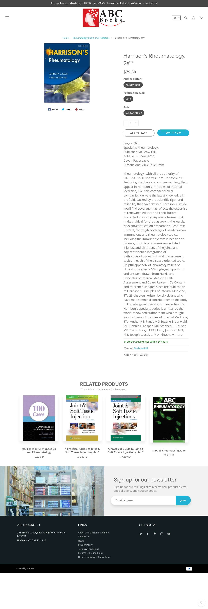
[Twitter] (140, 533)
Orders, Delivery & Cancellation (94, 557)
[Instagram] (161, 533)
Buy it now (173, 132)
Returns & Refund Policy (90, 552)
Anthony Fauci (133, 84)
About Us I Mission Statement (93, 532)
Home (66, 37)
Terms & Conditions (88, 548)
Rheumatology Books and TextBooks (91, 37)
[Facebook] (147, 533)
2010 (128, 98)
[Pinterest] (154, 533)
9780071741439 (134, 112)
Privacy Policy (85, 544)
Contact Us (83, 536)
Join (183, 500)
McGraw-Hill (141, 348)
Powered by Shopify (25, 568)
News (81, 540)
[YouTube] (168, 533)
